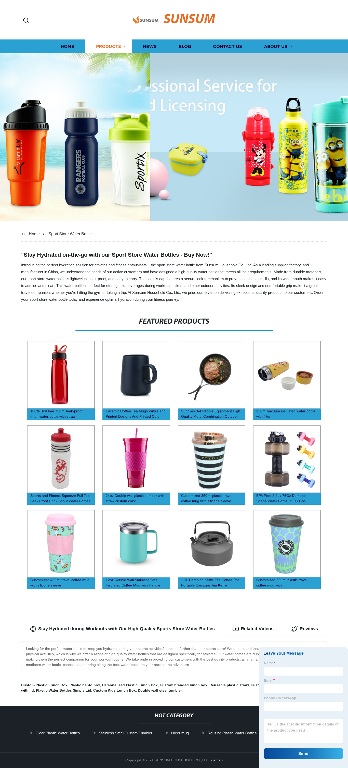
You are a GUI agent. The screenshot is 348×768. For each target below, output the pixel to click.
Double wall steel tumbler (160, 690)
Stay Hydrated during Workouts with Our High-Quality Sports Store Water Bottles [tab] (126, 628)
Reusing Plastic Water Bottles (232, 733)
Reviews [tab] (309, 628)
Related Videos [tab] (257, 628)
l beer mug (180, 733)
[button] (26, 21)
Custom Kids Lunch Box (114, 690)
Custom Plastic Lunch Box (44, 685)
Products (108, 46)
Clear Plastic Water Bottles (58, 733)
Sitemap (216, 760)
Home (67, 46)
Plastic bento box (85, 685)
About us (275, 46)
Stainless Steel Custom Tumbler (125, 733)
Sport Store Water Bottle (70, 234)
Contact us (227, 46)
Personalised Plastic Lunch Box (130, 685)
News (150, 46)
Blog (185, 46)
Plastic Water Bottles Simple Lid (63, 690)
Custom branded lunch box (183, 685)
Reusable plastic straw (229, 685)
